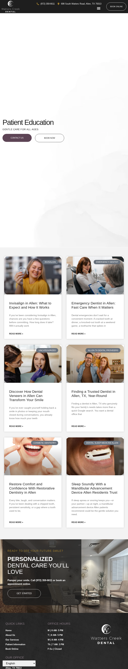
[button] (98, 8)
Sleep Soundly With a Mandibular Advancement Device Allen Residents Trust (94, 488)
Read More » (16, 334)
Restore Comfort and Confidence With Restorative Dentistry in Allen (32, 488)
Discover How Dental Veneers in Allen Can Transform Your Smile (26, 396)
